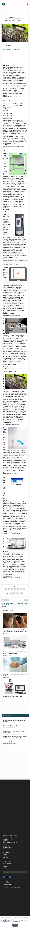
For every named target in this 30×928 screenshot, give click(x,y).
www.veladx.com (15, 577)
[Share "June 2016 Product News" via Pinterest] (12, 589)
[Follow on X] (7, 877)
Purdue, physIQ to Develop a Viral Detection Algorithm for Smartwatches (15, 630)
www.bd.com (14, 473)
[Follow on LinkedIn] (10, 877)
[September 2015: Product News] (15, 686)
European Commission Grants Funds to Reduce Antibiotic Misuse (15, 652)
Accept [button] (15, 925)
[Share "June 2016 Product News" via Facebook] (6, 589)
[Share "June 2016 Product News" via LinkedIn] (15, 589)
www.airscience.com (16, 211)
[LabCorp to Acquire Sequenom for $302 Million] (15, 664)
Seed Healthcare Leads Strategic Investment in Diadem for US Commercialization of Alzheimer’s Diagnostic (14, 720)
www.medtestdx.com (16, 368)
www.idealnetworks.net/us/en (19, 146)
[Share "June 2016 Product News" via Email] (20, 589)
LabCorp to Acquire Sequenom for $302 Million (15, 674)
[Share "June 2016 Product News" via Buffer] (17, 589)
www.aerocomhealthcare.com (19, 260)
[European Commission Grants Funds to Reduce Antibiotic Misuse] (15, 642)
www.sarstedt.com (16, 96)
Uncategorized (16, 20)
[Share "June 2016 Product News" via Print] (23, 589)
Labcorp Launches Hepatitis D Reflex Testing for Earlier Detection (14, 732)
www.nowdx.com (15, 424)
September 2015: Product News (12, 696)
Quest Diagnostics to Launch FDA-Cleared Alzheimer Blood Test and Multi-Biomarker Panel (15, 737)
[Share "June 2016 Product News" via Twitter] (9, 589)
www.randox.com (15, 315)
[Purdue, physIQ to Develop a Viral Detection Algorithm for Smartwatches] (15, 620)
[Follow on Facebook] (4, 877)
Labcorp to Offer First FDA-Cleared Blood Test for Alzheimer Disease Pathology (14, 742)
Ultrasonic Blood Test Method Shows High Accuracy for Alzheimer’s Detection (15, 726)
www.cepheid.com (16, 533)
